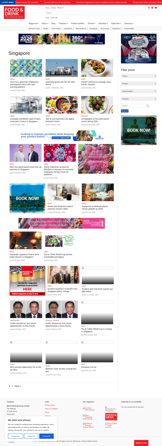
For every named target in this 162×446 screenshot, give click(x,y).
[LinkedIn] (149, 8)
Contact (53, 8)
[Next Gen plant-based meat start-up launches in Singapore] (26, 161)
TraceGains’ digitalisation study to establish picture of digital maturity (101, 2)
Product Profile (52, 320)
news (12, 79)
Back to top (141, 443)
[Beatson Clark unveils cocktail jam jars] (62, 343)
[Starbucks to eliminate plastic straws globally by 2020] (98, 200)
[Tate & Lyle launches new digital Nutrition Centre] (62, 113)
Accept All (46, 436)
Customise (16, 436)
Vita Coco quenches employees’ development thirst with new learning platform (24, 84)
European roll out (88, 367)
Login (47, 18)
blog (48, 79)
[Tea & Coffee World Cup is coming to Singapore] (97, 303)
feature (84, 116)
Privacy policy (50, 405)
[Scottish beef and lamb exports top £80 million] (98, 268)
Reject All (31, 436)
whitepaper (14, 320)
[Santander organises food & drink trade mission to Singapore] (26, 248)
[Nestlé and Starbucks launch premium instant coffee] (63, 200)
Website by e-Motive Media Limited (85, 441)
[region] (31, 428)
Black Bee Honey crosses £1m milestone (23, 2)
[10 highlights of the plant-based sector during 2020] (97, 113)
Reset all (125, 111)
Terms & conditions (51, 409)
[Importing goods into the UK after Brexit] (62, 76)
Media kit (60, 8)
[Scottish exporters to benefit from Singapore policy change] (63, 283)
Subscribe (54, 18)
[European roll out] (97, 343)
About (47, 8)
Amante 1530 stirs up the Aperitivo (57, 2)
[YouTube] (156, 8)
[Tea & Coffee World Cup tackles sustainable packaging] (60, 248)
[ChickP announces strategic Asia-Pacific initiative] (97, 76)
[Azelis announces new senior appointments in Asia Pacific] (26, 317)
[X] (152, 8)
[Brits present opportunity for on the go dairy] (26, 343)
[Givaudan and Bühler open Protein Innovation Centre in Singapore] (26, 113)
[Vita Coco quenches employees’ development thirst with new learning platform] (26, 76)
